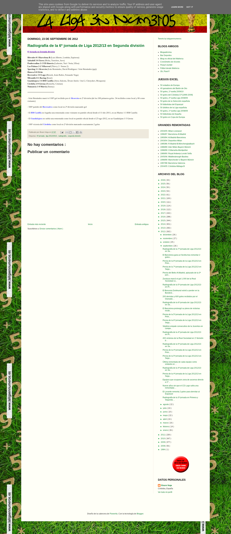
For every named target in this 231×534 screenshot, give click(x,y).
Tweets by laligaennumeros (169, 39)
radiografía (62, 136)
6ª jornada (41, 136)
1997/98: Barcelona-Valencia (172, 163)
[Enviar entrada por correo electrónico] (62, 132)
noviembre (168, 238)
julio (165, 408)
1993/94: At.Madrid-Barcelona (173, 137)
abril (165, 419)
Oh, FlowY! (165, 71)
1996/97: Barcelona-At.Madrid (173, 134)
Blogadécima (166, 52)
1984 (163, 449)
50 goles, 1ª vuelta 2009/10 (172, 91)
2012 (163, 231)
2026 (163, 180)
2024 (163, 187)
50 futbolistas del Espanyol (171, 104)
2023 (163, 191)
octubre (166, 242)
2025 (163, 184)
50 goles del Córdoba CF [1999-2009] (176, 95)
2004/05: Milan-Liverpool (171, 131)
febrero (166, 426)
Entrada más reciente (37, 224)
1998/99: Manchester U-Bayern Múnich (177, 160)
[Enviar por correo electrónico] (67, 132)
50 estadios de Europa (170, 85)
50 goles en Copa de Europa (172, 117)
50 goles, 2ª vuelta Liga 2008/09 (174, 98)
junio (165, 412)
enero (165, 430)
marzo (166, 423)
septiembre (168, 246)
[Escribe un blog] (70, 132)
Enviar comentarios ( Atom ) (51, 229)
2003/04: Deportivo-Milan (171, 141)
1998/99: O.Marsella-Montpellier (174, 150)
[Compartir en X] (73, 132)
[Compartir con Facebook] (77, 132)
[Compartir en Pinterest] (80, 132)
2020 (163, 202)
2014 (163, 224)
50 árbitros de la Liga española (173, 107)
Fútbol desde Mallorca (169, 68)
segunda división (74, 136)
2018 (163, 209)
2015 (163, 220)
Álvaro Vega (166, 485)
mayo (165, 415)
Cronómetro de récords (170, 62)
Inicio (90, 224)
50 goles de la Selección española (175, 101)
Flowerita (114, 514)
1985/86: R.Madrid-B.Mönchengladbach (177, 144)
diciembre (167, 235)
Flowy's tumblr (166, 65)
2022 (163, 195)
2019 (163, 206)
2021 (163, 198)
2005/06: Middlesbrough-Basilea (174, 157)
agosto (166, 404)
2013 (163, 228)
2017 (163, 213)
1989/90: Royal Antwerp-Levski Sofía (176, 153)
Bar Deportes (166, 55)
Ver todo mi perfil (165, 492)
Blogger (140, 514)
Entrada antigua (141, 224)
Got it (189, 7)
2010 (163, 438)
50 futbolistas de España (170, 114)
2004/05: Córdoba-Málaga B (172, 166)
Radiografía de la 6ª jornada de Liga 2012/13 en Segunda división (86, 45)
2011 (163, 435)
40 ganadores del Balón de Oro (173, 88)
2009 (163, 442)
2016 (163, 217)
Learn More (177, 7)
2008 (163, 446)
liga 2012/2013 (51, 136)
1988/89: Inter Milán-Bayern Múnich (175, 147)
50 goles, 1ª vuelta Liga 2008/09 (174, 111)
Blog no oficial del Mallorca (171, 59)
